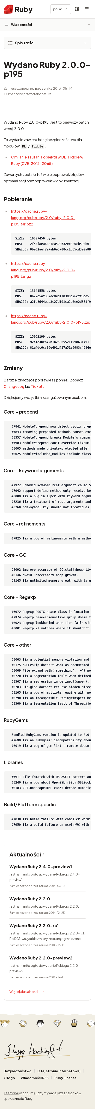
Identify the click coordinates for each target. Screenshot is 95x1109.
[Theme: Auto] (77, 9)
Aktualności (25, 854)
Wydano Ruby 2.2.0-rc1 (34, 925)
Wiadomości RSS (35, 1077)
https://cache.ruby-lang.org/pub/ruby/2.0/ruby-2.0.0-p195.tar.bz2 (43, 217)
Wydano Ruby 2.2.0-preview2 (40, 957)
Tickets (37, 386)
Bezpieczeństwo (18, 1071)
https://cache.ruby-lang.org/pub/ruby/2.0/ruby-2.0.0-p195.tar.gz (43, 270)
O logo (9, 1077)
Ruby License (65, 1077)
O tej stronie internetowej (58, 1071)
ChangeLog (14, 386)
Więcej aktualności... (25, 991)
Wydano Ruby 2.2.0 (29, 898)
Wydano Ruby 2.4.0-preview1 (40, 866)
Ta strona (11, 1093)
